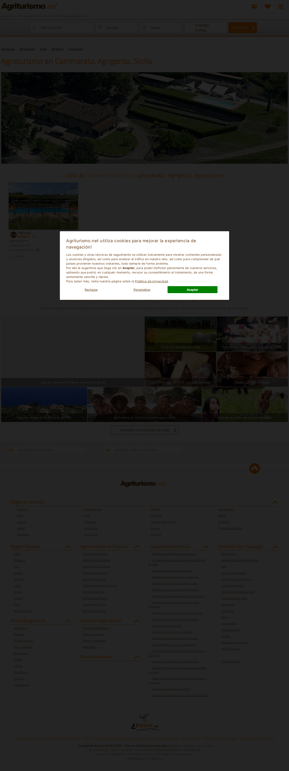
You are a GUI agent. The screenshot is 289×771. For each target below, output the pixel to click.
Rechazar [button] (91, 289)
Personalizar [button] (141, 289)
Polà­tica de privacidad (151, 281)
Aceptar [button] (192, 289)
